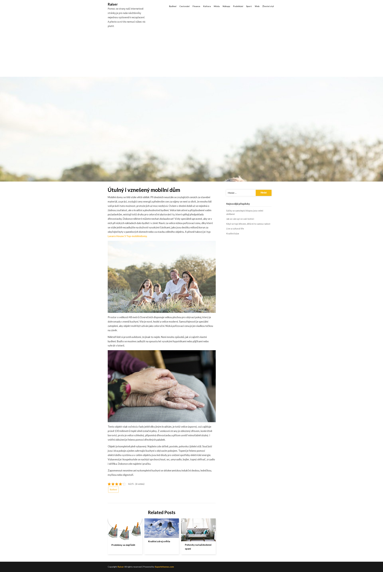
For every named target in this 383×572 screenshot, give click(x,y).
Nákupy (226, 6)
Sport (249, 6)
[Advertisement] (191, 56)
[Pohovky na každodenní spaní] (198, 528)
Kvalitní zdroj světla (159, 541)
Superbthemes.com (164, 566)
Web (257, 6)
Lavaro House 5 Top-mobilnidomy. (127, 236)
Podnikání (238, 6)
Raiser (113, 4)
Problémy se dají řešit (123, 544)
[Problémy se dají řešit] (125, 528)
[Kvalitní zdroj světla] (161, 527)
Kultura (207, 6)
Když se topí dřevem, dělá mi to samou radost (248, 223)
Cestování (184, 6)
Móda (217, 6)
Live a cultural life (235, 228)
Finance (196, 6)
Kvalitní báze (232, 233)
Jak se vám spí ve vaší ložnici (240, 218)
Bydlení (172, 6)
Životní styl (268, 6)
